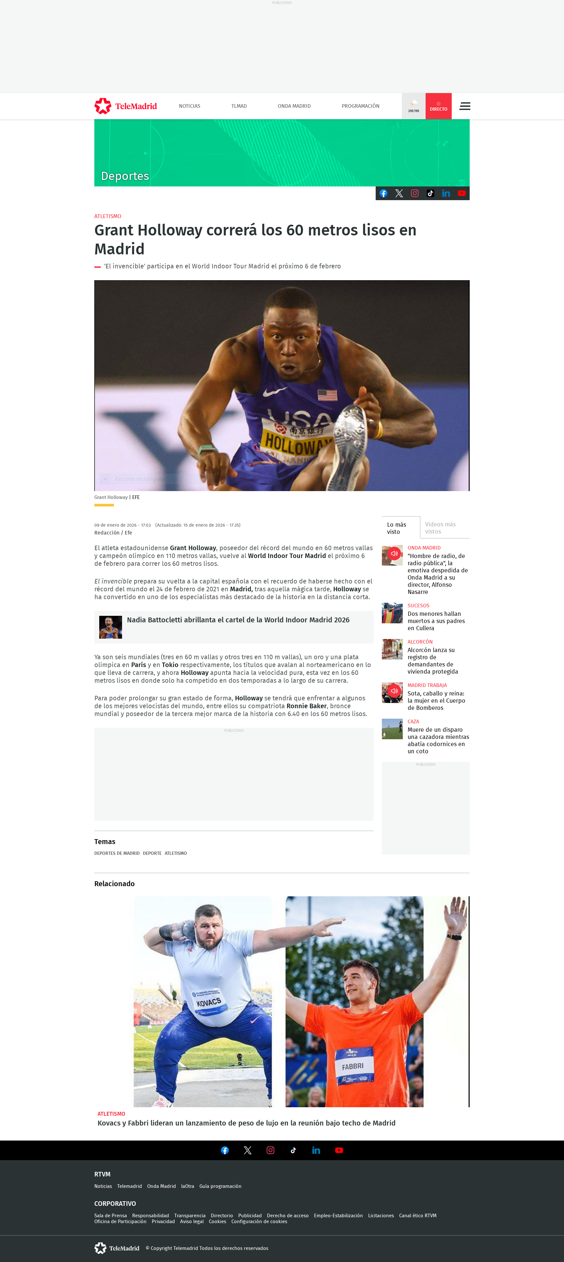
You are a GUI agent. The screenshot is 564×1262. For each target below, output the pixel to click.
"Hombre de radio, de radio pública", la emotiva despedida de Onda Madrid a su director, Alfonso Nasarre (392, 555)
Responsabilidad (150, 1215)
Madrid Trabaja (427, 685)
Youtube (462, 193)
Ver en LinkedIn (316, 1150)
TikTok (430, 193)
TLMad (239, 106)
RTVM (102, 1174)
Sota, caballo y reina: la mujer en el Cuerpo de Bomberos (392, 692)
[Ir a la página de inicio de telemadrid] (125, 106)
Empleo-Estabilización (338, 1215)
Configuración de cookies (259, 1221)
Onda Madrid (294, 106)
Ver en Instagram (270, 1150)
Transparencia (190, 1215)
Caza (413, 721)
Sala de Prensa (110, 1215)
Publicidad (250, 1215)
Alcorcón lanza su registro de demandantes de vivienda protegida (392, 649)
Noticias (189, 106)
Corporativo (115, 1204)
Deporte (152, 853)
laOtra (187, 1186)
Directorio (222, 1215)
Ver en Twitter (247, 1151)
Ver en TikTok (293, 1151)
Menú (465, 106)
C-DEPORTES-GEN (282, 152)
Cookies (217, 1221)
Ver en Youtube (339, 1150)
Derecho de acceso (288, 1215)
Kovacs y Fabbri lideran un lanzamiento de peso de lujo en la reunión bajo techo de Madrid (282, 1002)
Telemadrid (129, 1186)
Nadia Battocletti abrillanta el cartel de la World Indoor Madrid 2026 (110, 627)
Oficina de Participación (120, 1221)
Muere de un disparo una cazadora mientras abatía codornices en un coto (392, 729)
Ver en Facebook (224, 1151)
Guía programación (220, 1186)
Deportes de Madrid (117, 853)
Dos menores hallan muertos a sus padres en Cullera (392, 613)
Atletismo (107, 216)
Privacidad (163, 1221)
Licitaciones (381, 1215)
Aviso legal (192, 1221)
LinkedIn (446, 193)
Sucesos (419, 605)
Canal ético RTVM (418, 1215)
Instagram (415, 193)
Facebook (383, 193)
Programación (361, 106)
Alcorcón (420, 642)
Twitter (399, 193)
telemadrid (116, 1248)
